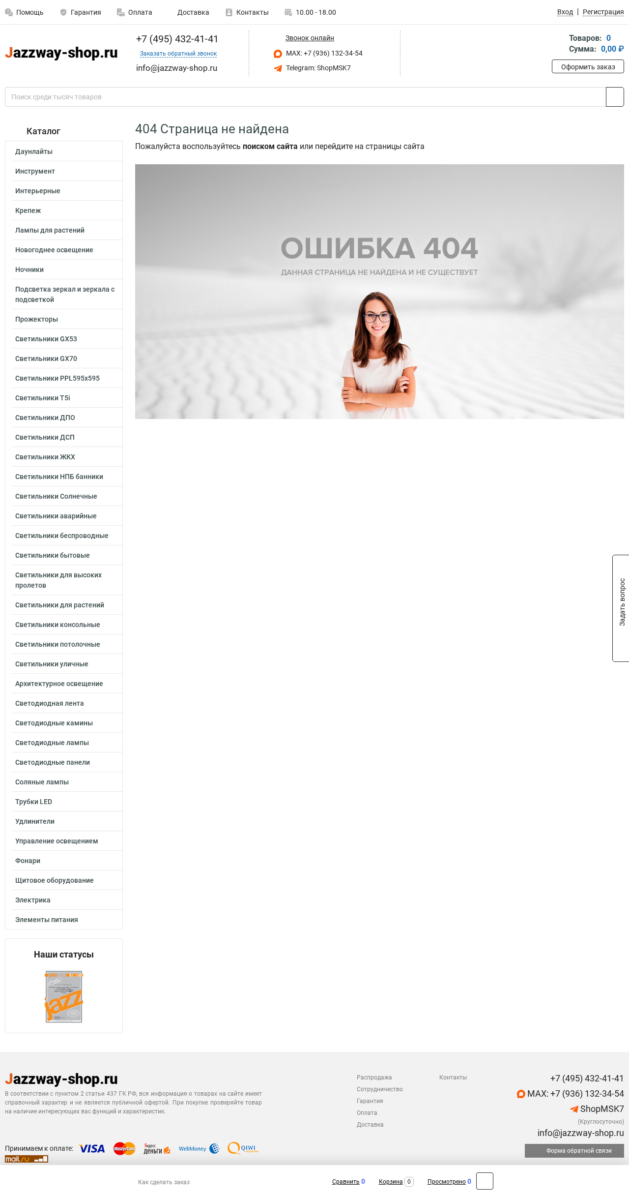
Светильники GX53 (46, 339)
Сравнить (346, 1181)
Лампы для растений (50, 230)
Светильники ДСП (45, 437)
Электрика (33, 900)
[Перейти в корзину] (559, 44)
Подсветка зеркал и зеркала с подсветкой (64, 294)
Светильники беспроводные (62, 535)
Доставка (192, 12)
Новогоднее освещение (54, 250)
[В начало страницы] (484, 1181)
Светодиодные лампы (52, 743)
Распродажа (374, 1077)
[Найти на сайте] (615, 97)
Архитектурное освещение (59, 684)
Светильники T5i (42, 398)
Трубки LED (33, 802)
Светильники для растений (59, 605)
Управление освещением (56, 841)
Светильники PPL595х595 (57, 378)
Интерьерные (37, 191)
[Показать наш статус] (64, 996)
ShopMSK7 (601, 1109)
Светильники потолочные (57, 644)
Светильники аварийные (56, 516)
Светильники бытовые (52, 555)
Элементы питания (46, 920)
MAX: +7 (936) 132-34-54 (324, 53)
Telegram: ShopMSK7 (318, 68)
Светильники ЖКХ (45, 457)
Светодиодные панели (52, 762)
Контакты (252, 12)
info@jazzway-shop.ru (580, 1133)
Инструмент (35, 171)
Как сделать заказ (164, 1182)
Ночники (29, 269)
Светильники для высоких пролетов (58, 580)
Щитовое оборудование (54, 880)
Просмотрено (447, 1181)
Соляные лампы (42, 782)
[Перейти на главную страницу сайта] (60, 53)
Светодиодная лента (49, 703)
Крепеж (28, 210)
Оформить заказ (588, 67)
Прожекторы (36, 319)
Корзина (391, 1181)
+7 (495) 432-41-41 (176, 39)
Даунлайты (34, 151)
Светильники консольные (57, 624)
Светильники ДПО (45, 417)
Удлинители (35, 821)
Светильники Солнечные (56, 496)
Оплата (140, 12)
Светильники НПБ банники (59, 476)
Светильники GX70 (46, 358)
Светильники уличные (51, 664)
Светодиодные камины (54, 723)
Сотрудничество (380, 1089)
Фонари (27, 861)
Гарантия (86, 12)
